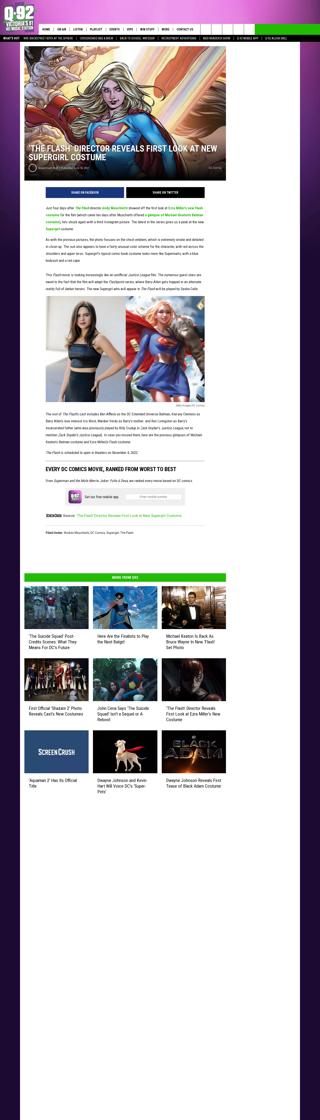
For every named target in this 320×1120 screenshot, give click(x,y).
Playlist (96, 29)
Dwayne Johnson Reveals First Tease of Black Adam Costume (193, 783)
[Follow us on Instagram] (238, 29)
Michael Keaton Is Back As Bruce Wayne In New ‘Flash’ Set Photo (190, 642)
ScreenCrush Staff (48, 168)
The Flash (82, 208)
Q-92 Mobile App (247, 38)
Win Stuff (147, 29)
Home (46, 29)
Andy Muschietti (115, 208)
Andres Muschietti (76, 533)
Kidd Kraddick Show (216, 38)
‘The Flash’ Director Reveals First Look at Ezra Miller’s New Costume (193, 714)
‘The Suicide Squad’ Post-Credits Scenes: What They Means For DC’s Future (53, 642)
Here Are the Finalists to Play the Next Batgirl (123, 639)
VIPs (130, 29)
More (165, 29)
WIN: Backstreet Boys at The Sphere (48, 38)
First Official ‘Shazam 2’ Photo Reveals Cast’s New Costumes (56, 711)
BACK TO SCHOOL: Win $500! (137, 38)
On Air (61, 29)
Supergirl (53, 229)
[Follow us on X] (249, 29)
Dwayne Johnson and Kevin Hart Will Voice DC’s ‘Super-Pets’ (122, 786)
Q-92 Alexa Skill (276, 38)
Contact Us (185, 29)
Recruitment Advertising (179, 38)
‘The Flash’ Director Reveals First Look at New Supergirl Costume (129, 515)
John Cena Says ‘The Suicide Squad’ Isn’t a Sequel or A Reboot (123, 714)
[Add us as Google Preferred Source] (216, 29)
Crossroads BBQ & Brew (96, 38)
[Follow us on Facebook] (227, 29)
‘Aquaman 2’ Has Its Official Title (53, 783)
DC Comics (97, 533)
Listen (78, 29)
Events (114, 29)
